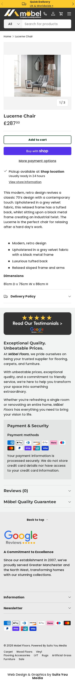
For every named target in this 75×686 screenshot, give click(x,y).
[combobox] (37, 23)
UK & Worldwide (41, 6)
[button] (61, 14)
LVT (36, 655)
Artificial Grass (61, 655)
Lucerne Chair (24, 36)
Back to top (36, 520)
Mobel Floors (22, 645)
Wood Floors (24, 652)
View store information (25, 182)
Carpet (8, 652)
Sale (21, 659)
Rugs (45, 655)
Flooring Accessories (17, 655)
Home (7, 36)
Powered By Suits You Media (49, 645)
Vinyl (39, 652)
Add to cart (37, 140)
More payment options (37, 161)
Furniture (9, 659)
